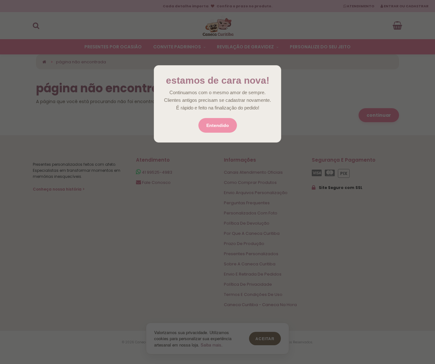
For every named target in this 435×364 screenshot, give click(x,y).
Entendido (217, 125)
